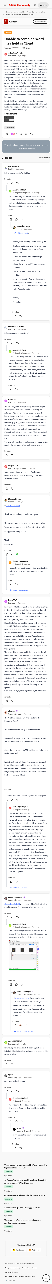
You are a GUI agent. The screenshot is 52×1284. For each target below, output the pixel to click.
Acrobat (31, 12)
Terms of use (26, 1268)
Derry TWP (12, 399)
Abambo (11, 711)
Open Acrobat (40, 21)
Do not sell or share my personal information (20, 1276)
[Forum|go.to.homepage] (20, 5)
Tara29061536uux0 (20, 561)
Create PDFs (10, 128)
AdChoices (11, 1281)
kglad (10, 1074)
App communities (19, 12)
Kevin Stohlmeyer (15, 897)
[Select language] (35, 5)
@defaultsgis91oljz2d (12, 904)
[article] (26, 175)
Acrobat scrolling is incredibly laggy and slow (22, 1208)
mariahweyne (13, 166)
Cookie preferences (11, 1272)
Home (8, 12)
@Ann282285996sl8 (22, 998)
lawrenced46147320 (16, 326)
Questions (42, 12)
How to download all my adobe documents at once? (24, 1195)
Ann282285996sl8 (19, 190)
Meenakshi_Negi (23, 226)
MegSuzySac (13, 465)
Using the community (12, 1268)
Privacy (34, 1268)
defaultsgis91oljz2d (15, 53)
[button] (4, 6)
